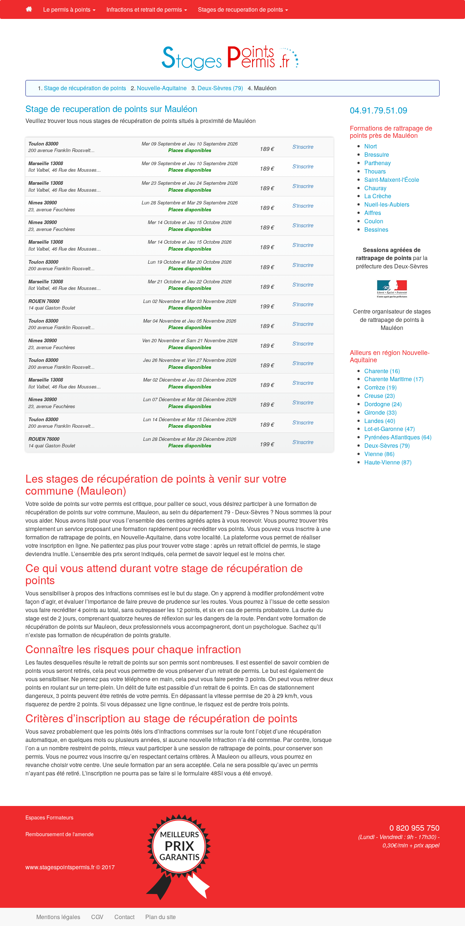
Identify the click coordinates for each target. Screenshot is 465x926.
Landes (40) (379, 420)
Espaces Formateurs (49, 817)
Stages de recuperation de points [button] (241, 9)
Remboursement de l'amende (59, 834)
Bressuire (376, 154)
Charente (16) (382, 371)
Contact (124, 917)
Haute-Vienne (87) (388, 462)
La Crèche (377, 196)
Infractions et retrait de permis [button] (144, 9)
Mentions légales (58, 917)
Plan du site (160, 917)
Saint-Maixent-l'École (391, 179)
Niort (370, 146)
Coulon (373, 221)
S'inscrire (303, 146)
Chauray (375, 188)
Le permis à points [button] (67, 9)
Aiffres (372, 212)
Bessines (376, 229)
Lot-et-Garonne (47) (389, 428)
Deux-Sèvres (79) (387, 445)
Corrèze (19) (380, 387)
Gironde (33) (380, 412)
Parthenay (377, 163)
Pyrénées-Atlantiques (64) (398, 437)
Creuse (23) (379, 395)
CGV (97, 917)
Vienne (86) (379, 454)
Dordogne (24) (383, 404)
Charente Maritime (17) (394, 379)
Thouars (375, 171)
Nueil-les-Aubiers (386, 204)
